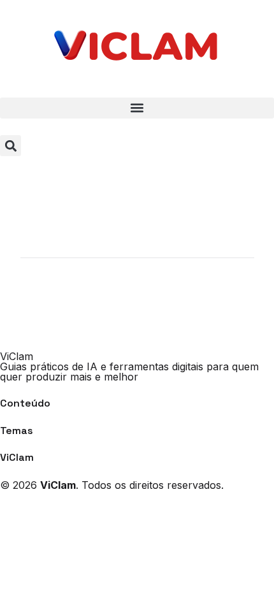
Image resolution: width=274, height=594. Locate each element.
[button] (137, 108)
